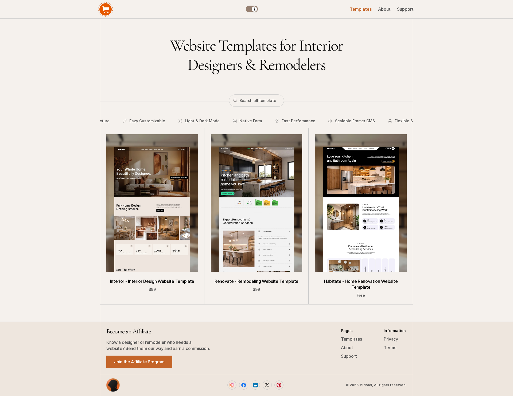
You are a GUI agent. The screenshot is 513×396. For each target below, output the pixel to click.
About (347, 347)
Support (349, 356)
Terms (390, 347)
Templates (351, 339)
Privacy (391, 339)
